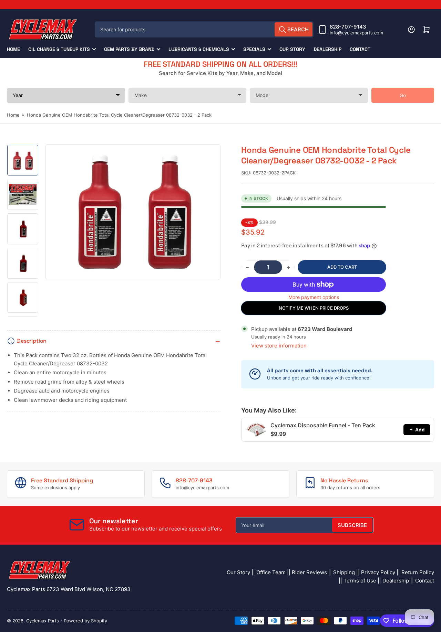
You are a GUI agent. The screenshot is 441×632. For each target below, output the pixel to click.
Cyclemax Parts (42, 620)
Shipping (344, 572)
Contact (360, 49)
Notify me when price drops (314, 308)
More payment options (313, 297)
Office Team (271, 572)
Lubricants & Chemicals (198, 49)
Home (13, 49)
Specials (254, 49)
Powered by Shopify (85, 620)
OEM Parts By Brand (129, 49)
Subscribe (352, 525)
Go (403, 95)
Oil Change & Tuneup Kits (59, 49)
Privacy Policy (378, 572)
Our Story (292, 49)
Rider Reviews (309, 572)
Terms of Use (359, 580)
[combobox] (204, 29)
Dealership (327, 49)
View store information (279, 345)
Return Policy (417, 572)
